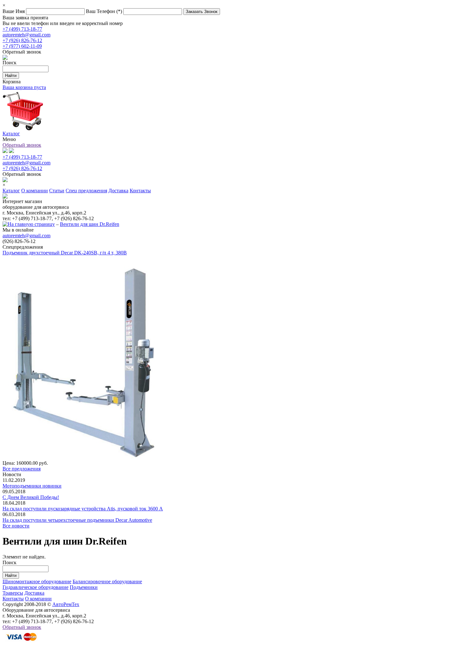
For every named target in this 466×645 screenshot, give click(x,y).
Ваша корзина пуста (24, 87)
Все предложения (22, 468)
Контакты (13, 598)
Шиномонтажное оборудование (37, 581)
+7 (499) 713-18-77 (22, 29)
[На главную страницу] (29, 224)
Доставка (34, 593)
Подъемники (84, 587)
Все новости (16, 525)
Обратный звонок (22, 145)
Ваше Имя (14, 11)
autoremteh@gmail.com (26, 34)
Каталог (11, 133)
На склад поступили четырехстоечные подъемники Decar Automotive (77, 520)
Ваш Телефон (104, 11)
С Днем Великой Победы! (31, 497)
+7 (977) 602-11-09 (22, 46)
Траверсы (13, 593)
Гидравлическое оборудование (35, 587)
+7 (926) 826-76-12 (22, 40)
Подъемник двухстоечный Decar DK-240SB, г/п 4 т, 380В (65, 252)
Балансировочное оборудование (107, 581)
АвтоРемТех (65, 604)
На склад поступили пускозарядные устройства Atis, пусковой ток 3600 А (83, 508)
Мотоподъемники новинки (32, 486)
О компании (38, 598)
